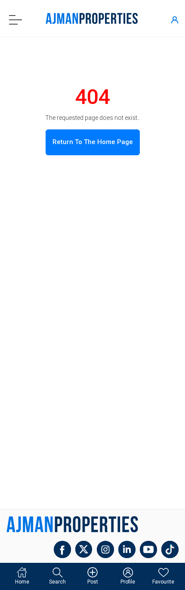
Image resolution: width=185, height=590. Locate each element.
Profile (127, 582)
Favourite (163, 582)
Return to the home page (92, 142)
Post (92, 582)
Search (57, 582)
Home (22, 582)
